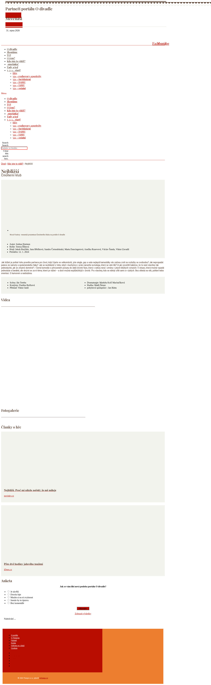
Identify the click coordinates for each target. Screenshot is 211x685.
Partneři (14, 640)
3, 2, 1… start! (14, 70)
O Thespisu (15, 638)
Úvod (3, 163)
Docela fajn (15, 594)
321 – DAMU (19, 82)
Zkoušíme (12, 52)
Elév (15, 73)
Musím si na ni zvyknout (21, 597)
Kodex (13, 643)
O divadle (12, 49)
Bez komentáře (17, 603)
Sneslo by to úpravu (19, 600)
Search (5, 145)
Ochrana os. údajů (17, 646)
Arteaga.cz (43, 678)
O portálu (14, 635)
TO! (9, 55)
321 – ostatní (19, 88)
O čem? (11, 58)
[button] (79, 93)
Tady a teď (12, 67)
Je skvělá (14, 591)
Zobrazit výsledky (83, 613)
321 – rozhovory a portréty (27, 76)
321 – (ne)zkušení (22, 79)
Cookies (14, 648)
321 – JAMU (19, 85)
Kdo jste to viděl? (16, 61)
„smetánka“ (13, 64)
